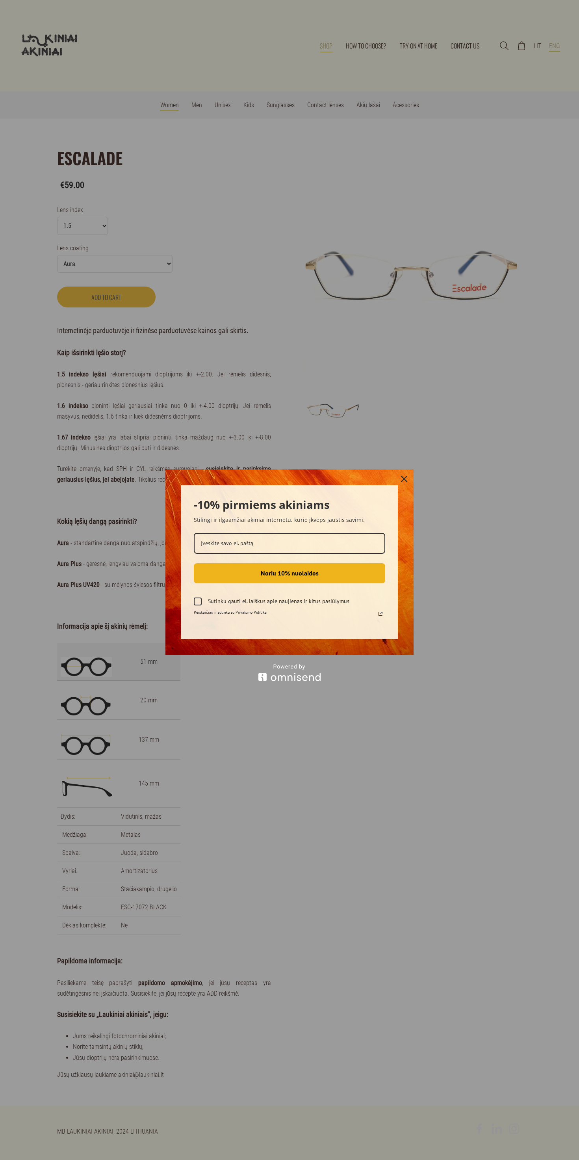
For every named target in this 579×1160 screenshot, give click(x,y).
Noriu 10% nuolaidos (290, 573)
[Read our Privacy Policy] (380, 613)
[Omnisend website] (289, 673)
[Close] (404, 478)
